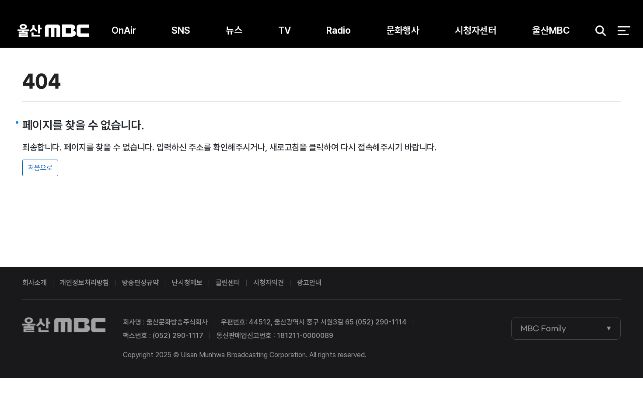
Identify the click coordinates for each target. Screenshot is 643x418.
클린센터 (228, 283)
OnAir (124, 30)
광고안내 (309, 283)
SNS (180, 30)
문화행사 (402, 30)
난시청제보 (187, 283)
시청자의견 (268, 283)
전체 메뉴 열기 (624, 30)
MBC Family (543, 328)
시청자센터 (475, 30)
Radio (338, 30)
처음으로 (40, 168)
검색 (598, 30)
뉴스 (234, 30)
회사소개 (34, 283)
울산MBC (53, 30)
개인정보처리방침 (84, 283)
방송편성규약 (140, 283)
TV (284, 30)
